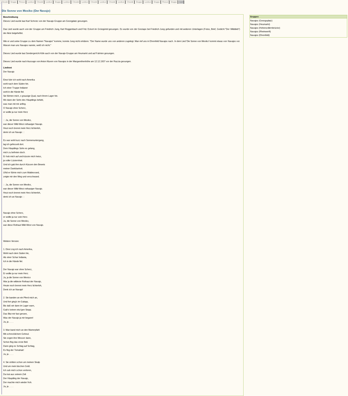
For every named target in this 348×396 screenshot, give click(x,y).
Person (22, 2)
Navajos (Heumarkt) (260, 24)
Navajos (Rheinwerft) (260, 31)
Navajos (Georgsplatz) (261, 20)
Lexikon (31, 2)
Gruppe (13, 2)
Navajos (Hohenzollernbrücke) (265, 28)
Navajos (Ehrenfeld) (260, 35)
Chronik (4, 2)
